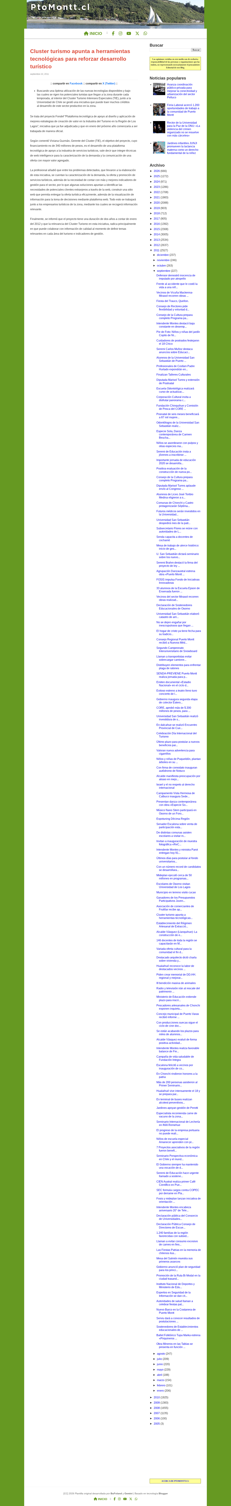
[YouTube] (128, 33)
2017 (157, 218)
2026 (157, 171)
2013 (157, 239)
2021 (157, 197)
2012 (157, 245)
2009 (157, 1402)
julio (160, 1358)
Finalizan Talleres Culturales (173, 374)
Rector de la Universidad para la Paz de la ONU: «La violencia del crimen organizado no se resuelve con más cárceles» (183, 129)
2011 (157, 250)
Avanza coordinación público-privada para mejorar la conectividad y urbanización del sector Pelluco (182, 91)
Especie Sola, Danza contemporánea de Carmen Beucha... (174, 434)
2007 (157, 1413)
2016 (157, 223)
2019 (157, 208)
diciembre (163, 254)
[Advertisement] (175, 1452)
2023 (157, 186)
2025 (157, 176)
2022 (157, 192)
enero (161, 1390)
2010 (157, 1397)
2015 (157, 229)
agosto (161, 1353)
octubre (162, 265)
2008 (157, 1407)
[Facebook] (113, 33)
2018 (157, 213)
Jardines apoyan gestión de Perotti (177, 1107)
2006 (157, 1418)
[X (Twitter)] (137, 33)
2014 (157, 234)
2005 (157, 1423)
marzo (161, 1380)
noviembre (163, 260)
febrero (161, 1385)
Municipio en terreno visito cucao (176, 892)
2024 (157, 181)
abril (160, 1374)
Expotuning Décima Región (173, 818)
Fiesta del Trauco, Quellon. (172, 301)
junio (160, 1364)
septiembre (164, 270)
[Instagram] (120, 33)
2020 (157, 202)
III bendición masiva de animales (176, 983)
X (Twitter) (108, 83)
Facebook (76, 83)
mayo (160, 1369)
